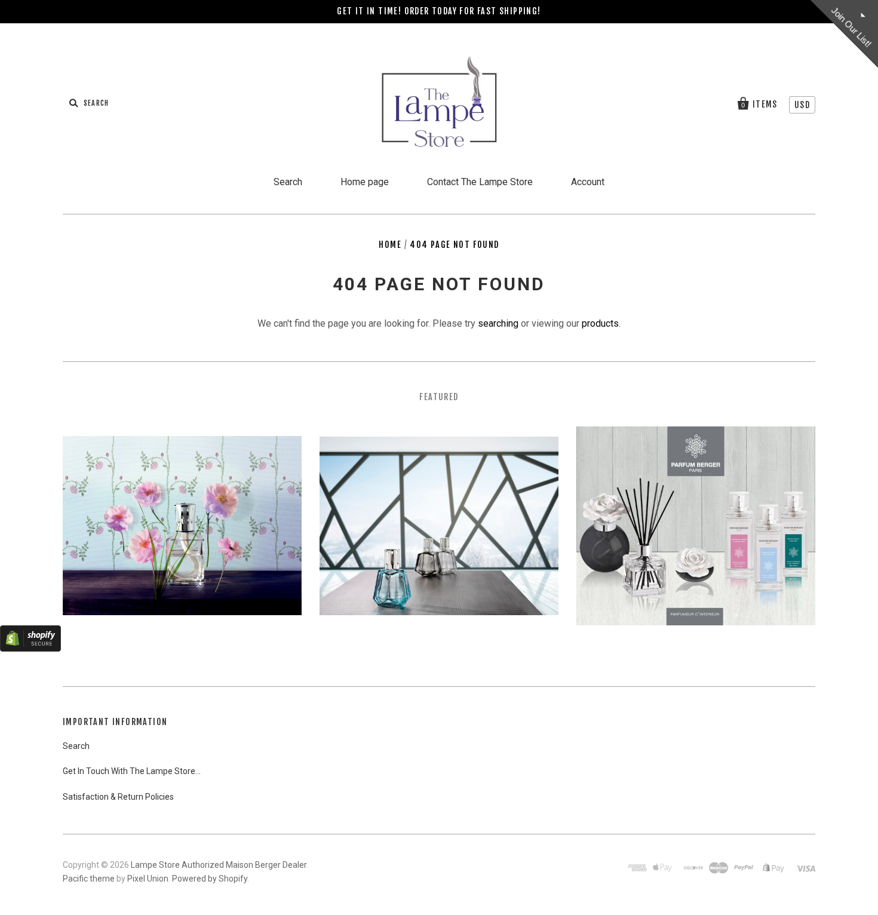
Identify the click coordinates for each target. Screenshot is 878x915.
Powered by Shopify (209, 878)
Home (390, 245)
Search (288, 182)
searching (498, 323)
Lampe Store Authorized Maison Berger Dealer (218, 865)
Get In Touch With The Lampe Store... (132, 771)
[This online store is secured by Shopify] (30, 648)
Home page (364, 182)
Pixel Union (147, 878)
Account (587, 182)
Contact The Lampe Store (480, 182)
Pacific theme (89, 878)
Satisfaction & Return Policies (118, 797)
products (600, 323)
